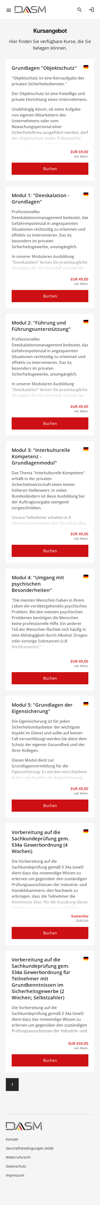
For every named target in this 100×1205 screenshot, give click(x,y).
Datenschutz (16, 1166)
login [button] (91, 10)
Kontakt (12, 1139)
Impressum (15, 1175)
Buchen (50, 168)
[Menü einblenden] (10, 10)
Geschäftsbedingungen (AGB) (29, 1148)
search (80, 10)
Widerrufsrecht (18, 1157)
